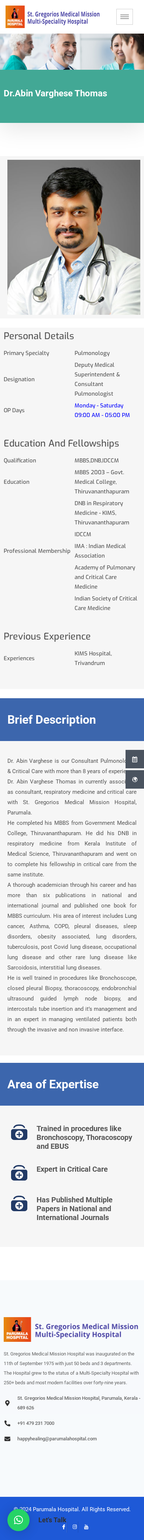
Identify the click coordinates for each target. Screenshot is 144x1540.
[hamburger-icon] (124, 17)
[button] (18, 1520)
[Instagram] (72, 1527)
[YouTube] (83, 1527)
